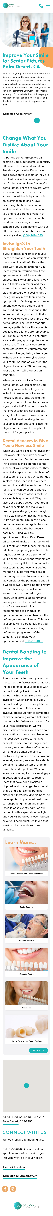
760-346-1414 (17, 1149)
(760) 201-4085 (33, 235)
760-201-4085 (34, 641)
